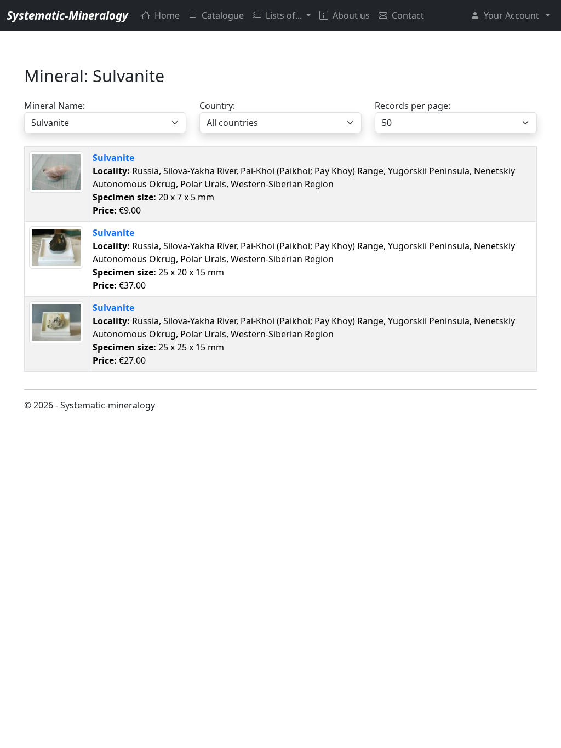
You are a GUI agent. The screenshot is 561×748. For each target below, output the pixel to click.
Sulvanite (113, 158)
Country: (217, 106)
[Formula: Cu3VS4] (56, 171)
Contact (408, 15)
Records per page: (412, 106)
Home (167, 15)
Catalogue (223, 15)
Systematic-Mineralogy (67, 15)
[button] (510, 15)
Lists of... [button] (285, 15)
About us (351, 15)
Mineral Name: (54, 106)
